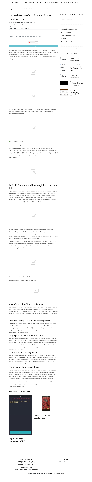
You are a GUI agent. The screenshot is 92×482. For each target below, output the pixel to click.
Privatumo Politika (59, 473)
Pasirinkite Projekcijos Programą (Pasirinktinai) (19, 28)
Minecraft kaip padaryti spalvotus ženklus (26, 469)
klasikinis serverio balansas (26, 466)
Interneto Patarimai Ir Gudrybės (70, 2)
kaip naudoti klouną (26, 467)
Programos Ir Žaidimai (51, 2)
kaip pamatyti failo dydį (15, 317)
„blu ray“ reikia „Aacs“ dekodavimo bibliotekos (27, 463)
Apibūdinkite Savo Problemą (15, 34)
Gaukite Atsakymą (33, 46)
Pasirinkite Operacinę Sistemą (16, 24)
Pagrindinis (15, 2)
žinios (19, 9)
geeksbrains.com (50, 473)
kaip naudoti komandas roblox (26, 464)
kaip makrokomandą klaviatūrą (26, 461)
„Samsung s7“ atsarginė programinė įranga (20, 276)
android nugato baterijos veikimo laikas (19, 145)
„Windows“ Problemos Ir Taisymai (31, 2)
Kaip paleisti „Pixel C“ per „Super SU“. (27, 280)
